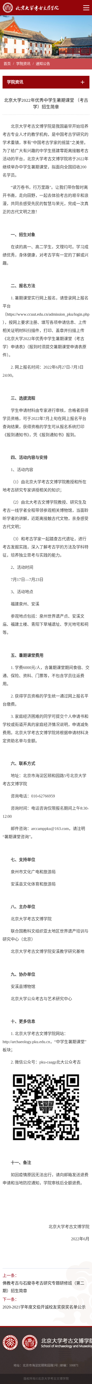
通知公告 (43, 64)
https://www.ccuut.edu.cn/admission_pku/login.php (48, 314)
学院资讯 (23, 64)
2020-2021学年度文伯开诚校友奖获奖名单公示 (44, 1307)
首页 (7, 64)
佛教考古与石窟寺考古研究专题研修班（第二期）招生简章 (43, 1287)
